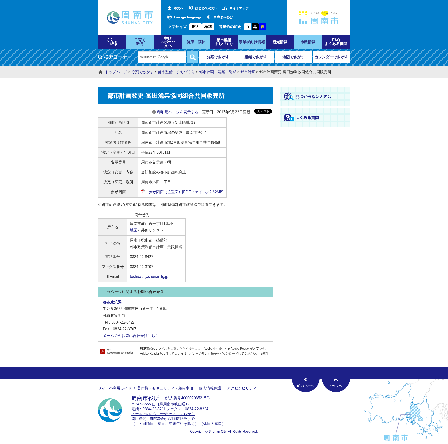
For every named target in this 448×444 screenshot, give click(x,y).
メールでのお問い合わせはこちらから (163, 414)
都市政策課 (112, 302)
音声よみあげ (223, 17)
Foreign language (188, 17)
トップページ (116, 72)
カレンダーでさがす (331, 57)
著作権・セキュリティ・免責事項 (165, 388)
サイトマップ (239, 8)
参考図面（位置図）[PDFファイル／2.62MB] (186, 192)
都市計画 (247, 72)
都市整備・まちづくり (176, 72)
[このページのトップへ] (336, 385)
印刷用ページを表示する (177, 112)
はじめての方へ (206, 8)
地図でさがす (293, 57)
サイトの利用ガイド (115, 388)
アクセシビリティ (242, 388)
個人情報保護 (210, 388)
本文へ (179, 8)
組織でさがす (256, 57)
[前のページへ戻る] (306, 385)
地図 (133, 230)
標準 (208, 27)
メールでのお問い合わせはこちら (131, 336)
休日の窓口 (212, 424)
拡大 (195, 27)
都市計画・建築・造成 (217, 72)
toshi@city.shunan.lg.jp (149, 277)
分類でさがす (218, 57)
